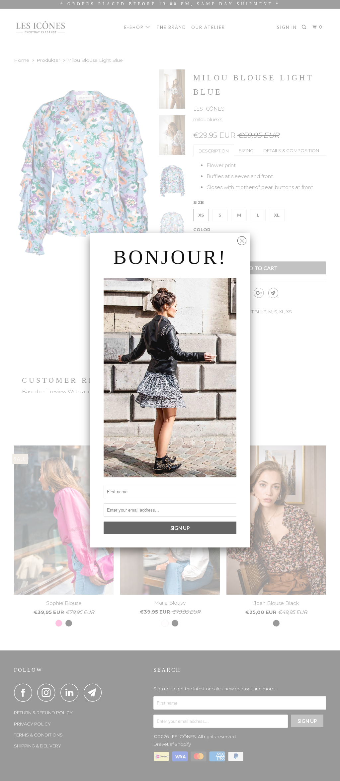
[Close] (241, 239)
